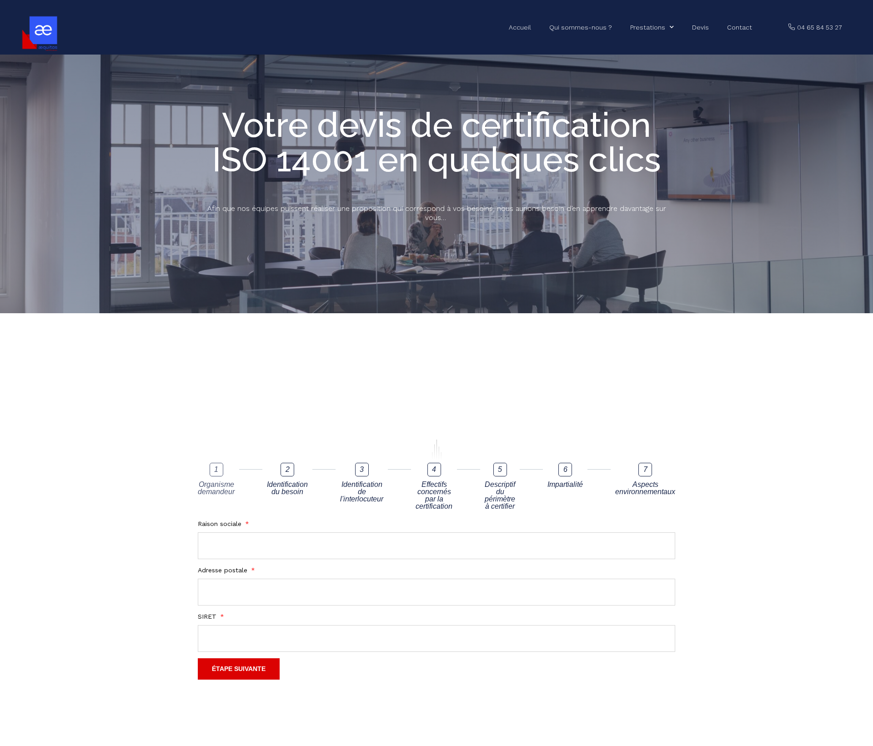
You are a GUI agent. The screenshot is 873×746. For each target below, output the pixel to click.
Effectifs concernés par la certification (434, 495)
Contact (739, 27)
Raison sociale (221, 523)
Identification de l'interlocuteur (361, 492)
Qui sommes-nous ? (580, 27)
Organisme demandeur (216, 488)
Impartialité (565, 484)
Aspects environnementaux (645, 488)
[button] (815, 27)
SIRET (208, 616)
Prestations (647, 27)
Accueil (520, 27)
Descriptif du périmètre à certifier (500, 495)
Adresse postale (224, 570)
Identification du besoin (287, 488)
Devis (700, 27)
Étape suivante (239, 668)
